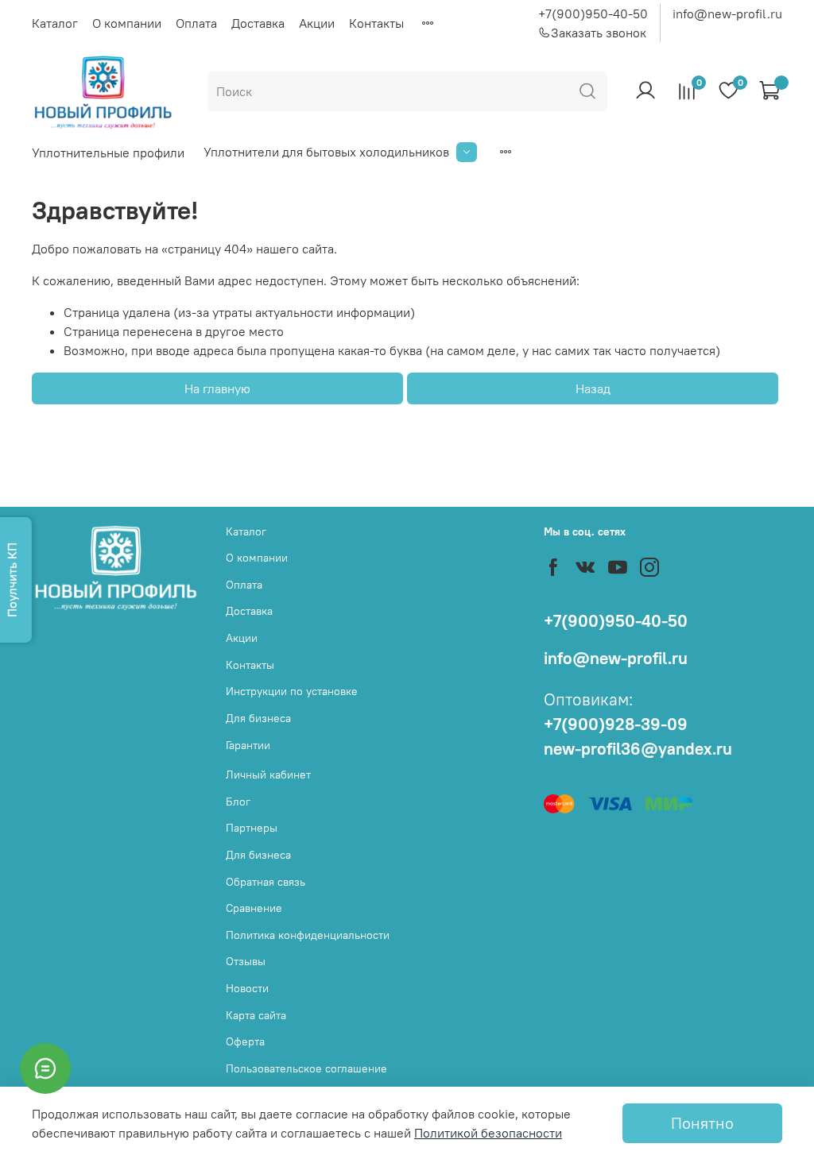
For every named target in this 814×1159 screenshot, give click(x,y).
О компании (126, 23)
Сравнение (254, 908)
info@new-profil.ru (727, 13)
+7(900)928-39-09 (616, 724)
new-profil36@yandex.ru (638, 748)
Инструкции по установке (292, 691)
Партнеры (251, 828)
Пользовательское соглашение (306, 1068)
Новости (247, 988)
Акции (317, 23)
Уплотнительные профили (108, 152)
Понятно (702, 1123)
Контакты (376, 23)
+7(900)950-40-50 (593, 13)
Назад (593, 388)
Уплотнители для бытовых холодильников (326, 152)
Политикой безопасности (488, 1133)
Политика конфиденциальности (308, 935)
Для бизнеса (258, 718)
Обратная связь (265, 882)
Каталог (55, 23)
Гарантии (248, 745)
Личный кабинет (268, 774)
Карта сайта (256, 1015)
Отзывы (246, 961)
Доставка (258, 23)
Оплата (196, 23)
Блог (238, 801)
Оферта (245, 1041)
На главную (217, 388)
